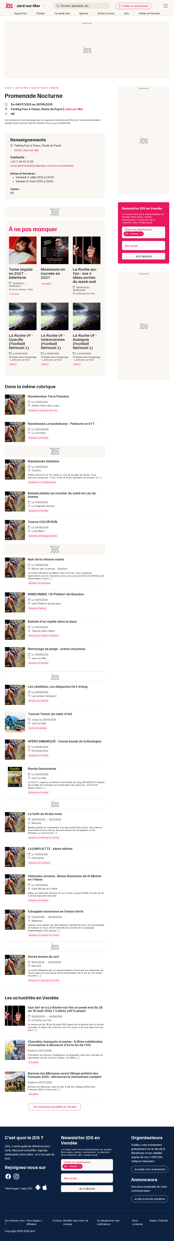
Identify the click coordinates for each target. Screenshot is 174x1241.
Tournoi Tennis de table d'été (50, 713)
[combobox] (143, 232)
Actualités (34, 1062)
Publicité (163, 1220)
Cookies (57, 1220)
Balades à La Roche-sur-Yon (43, 410)
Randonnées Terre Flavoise (48, 396)
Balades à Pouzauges (39, 583)
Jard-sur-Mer (28, 6)
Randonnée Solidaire (43, 461)
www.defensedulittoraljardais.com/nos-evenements (42, 165)
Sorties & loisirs (106, 13)
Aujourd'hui (20, 13)
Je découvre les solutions (149, 1199)
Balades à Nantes (37, 608)
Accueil (8, 87)
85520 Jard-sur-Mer (26, 150)
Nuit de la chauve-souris (46, 559)
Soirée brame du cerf (43, 956)
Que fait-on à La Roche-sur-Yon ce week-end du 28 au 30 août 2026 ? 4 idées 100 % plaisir (65, 1008)
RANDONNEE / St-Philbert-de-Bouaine (56, 594)
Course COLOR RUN (42, 521)
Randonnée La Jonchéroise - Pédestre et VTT (61, 423)
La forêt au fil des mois (45, 813)
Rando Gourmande (42, 768)
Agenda (83, 13)
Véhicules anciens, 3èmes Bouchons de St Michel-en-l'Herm (65, 877)
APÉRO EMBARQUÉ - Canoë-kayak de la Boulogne (64, 741)
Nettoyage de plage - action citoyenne (56, 648)
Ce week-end (62, 13)
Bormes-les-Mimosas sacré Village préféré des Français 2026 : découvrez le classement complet (64, 1074)
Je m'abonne (144, 256)
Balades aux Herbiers (39, 863)
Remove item (141, 234)
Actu (126, 13)
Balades (55, 87)
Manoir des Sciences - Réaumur (49, 568)
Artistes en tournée (149, 13)
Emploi (153, 1220)
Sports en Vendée (38, 728)
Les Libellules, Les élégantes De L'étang (58, 686)
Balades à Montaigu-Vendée (43, 536)
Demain (41, 13)
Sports (44, 87)
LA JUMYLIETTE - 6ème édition (50, 848)
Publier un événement (135, 6)
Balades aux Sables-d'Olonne (44, 635)
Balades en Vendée (38, 438)
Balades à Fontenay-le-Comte (44, 837)
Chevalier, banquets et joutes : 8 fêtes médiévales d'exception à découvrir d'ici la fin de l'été (65, 1043)
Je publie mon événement (149, 1169)
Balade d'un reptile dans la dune (52, 621)
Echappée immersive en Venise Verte (55, 911)
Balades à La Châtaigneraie (42, 482)
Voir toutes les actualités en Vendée (54, 1106)
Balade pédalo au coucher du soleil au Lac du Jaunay (62, 494)
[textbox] (145, 234)
